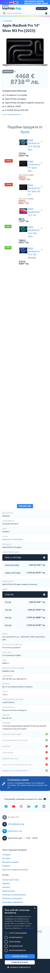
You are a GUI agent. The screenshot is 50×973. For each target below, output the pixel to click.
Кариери (6, 884)
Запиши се (45, 799)
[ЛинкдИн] (28, 807)
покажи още (25, 506)
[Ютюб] (13, 807)
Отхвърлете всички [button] (20, 962)
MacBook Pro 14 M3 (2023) (12, 539)
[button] (20, 967)
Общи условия (8, 891)
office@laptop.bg (16, 824)
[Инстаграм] (21, 807)
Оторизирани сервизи (18, 780)
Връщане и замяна (10, 862)
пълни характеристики (10, 114)
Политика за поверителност (14, 895)
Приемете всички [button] (19, 956)
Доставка (6, 858)
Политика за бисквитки (12, 898)
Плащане (6, 855)
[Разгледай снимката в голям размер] (25, 52)
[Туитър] (36, 807)
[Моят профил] (46, 13)
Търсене (4, 13)
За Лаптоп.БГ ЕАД (10, 880)
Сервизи (6, 866)
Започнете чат (15, 831)
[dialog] (19, 938)
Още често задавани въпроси (15, 870)
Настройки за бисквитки (12, 902)
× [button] (34, 908)
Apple (25, 132)
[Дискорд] (43, 807)
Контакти (6, 887)
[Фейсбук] (6, 807)
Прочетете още (27, 928)
